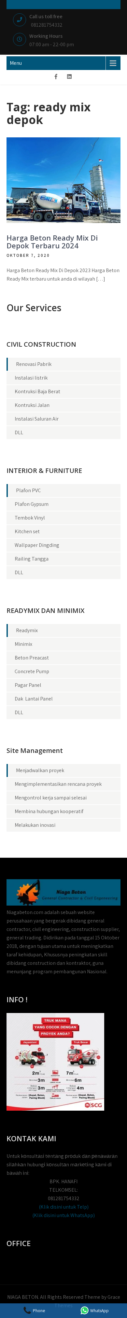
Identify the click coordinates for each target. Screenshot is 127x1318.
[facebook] (56, 77)
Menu (16, 63)
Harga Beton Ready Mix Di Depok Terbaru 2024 (52, 241)
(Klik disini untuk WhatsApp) (63, 1215)
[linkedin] (69, 77)
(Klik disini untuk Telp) (64, 1206)
